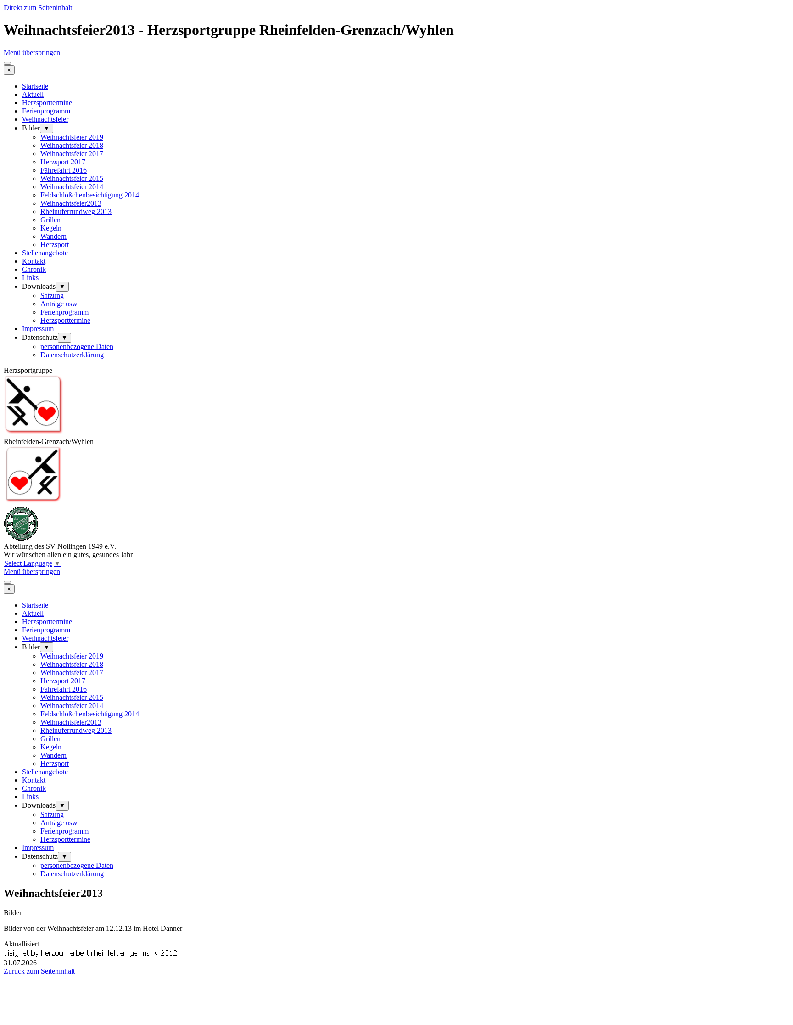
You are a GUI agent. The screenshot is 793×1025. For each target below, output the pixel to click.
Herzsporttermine (47, 103)
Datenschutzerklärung (72, 355)
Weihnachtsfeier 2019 (71, 137)
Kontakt (33, 261)
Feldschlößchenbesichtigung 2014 (89, 195)
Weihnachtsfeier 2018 (71, 145)
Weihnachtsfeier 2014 (71, 187)
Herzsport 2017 (62, 162)
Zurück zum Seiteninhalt (39, 971)
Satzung (52, 295)
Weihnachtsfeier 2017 (71, 154)
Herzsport (54, 244)
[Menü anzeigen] (7, 63)
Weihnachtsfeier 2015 (71, 178)
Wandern (53, 236)
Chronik (34, 269)
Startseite (35, 86)
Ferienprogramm (46, 111)
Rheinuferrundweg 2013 (76, 211)
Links (30, 278)
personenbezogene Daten (76, 346)
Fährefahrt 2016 (63, 170)
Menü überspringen (32, 52)
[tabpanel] (396, 928)
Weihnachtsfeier (45, 119)
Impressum (38, 328)
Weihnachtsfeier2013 (70, 203)
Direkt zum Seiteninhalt (38, 7)
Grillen (50, 220)
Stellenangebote (45, 253)
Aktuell (33, 94)
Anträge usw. (59, 304)
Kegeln (50, 228)
